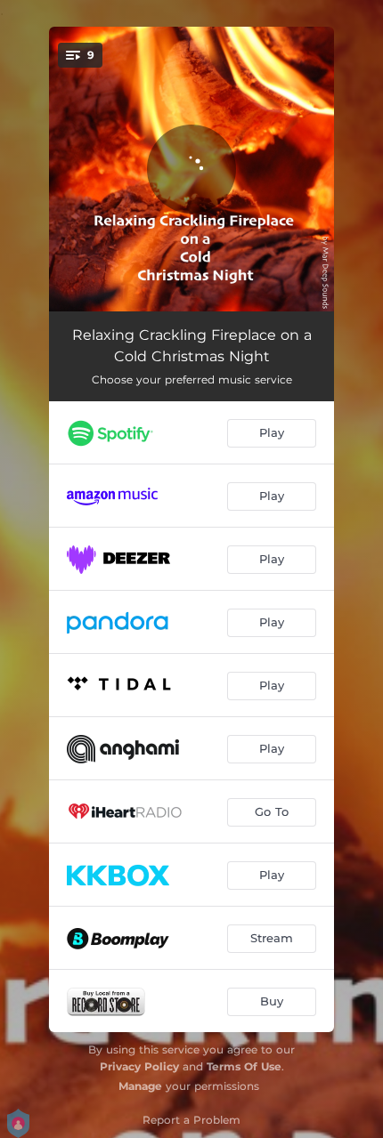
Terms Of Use (244, 1066)
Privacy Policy (139, 1066)
